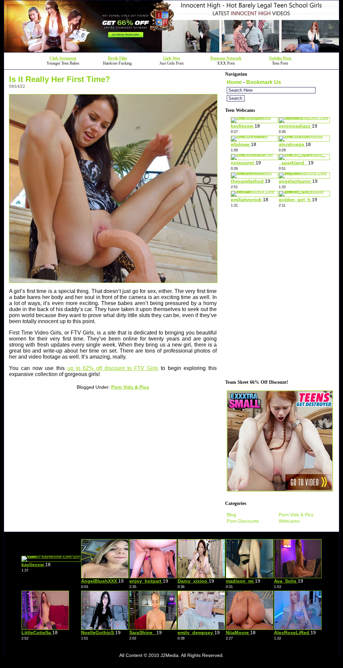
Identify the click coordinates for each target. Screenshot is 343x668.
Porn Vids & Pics (130, 387)
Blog (231, 514)
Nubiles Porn (280, 58)
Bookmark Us (263, 82)
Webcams (289, 521)
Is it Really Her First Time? (59, 79)
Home (234, 82)
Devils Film (117, 58)
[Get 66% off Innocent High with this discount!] (171, 50)
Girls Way (171, 58)
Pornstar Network (226, 58)
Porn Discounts (243, 521)
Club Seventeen (63, 58)
